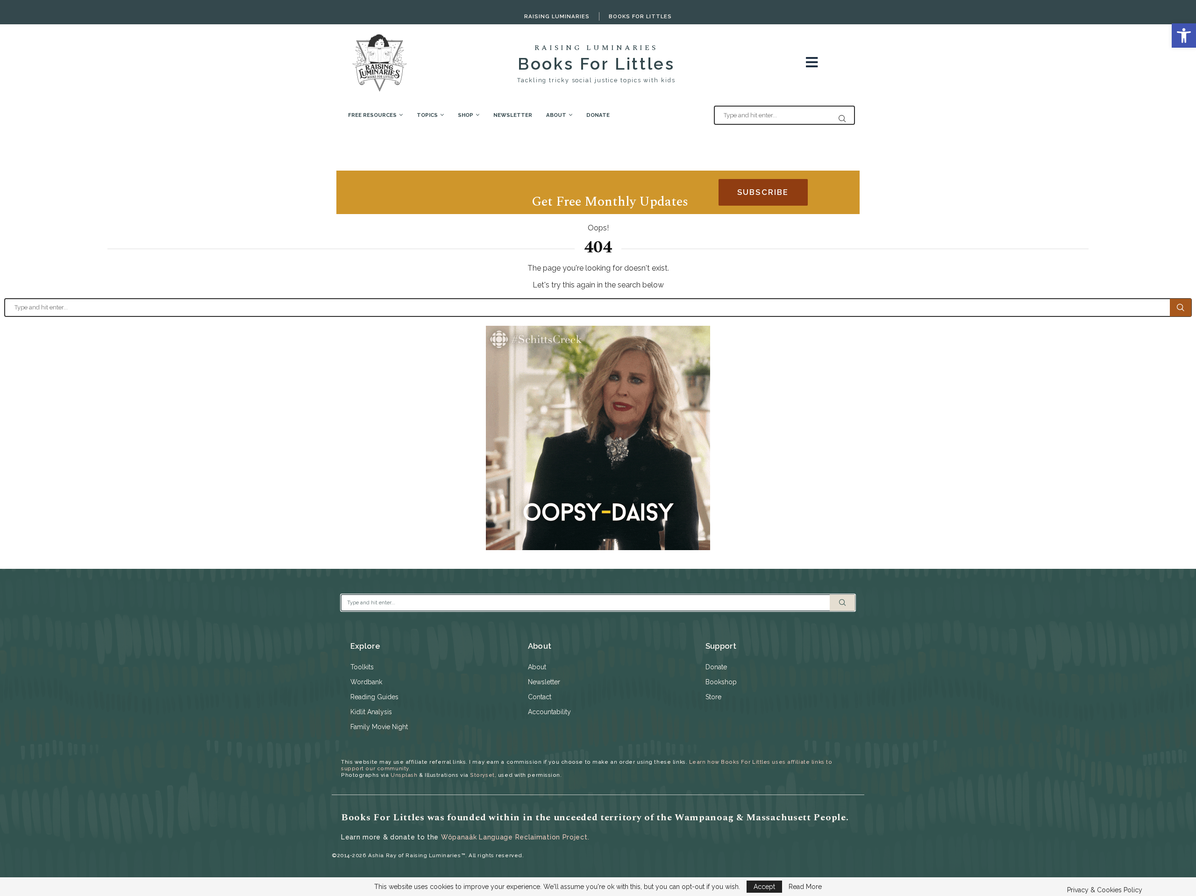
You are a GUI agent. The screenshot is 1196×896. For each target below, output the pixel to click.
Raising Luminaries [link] (557, 16)
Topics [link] (427, 115)
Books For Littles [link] (640, 16)
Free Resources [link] (372, 115)
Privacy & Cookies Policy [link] (1104, 890)
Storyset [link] (482, 775)
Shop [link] (465, 115)
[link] (1184, 35)
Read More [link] (805, 886)
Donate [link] (598, 115)
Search (1180, 307)
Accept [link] (764, 886)
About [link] (556, 115)
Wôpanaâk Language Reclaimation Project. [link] (515, 837)
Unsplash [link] (404, 775)
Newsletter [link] (512, 115)
